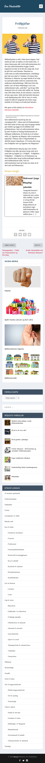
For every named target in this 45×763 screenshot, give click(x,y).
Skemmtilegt (9, 668)
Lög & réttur (9, 600)
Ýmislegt (8, 746)
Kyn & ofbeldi (13, 561)
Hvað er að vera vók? (19, 430)
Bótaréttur (11, 606)
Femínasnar (12, 544)
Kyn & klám (9, 527)
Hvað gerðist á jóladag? (20, 439)
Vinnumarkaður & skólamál (18, 741)
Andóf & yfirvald (14, 713)
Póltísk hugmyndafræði (16, 690)
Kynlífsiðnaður (13, 578)
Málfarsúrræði (11, 378)
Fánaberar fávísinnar (15, 533)
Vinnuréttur (12, 656)
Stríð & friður (10, 679)
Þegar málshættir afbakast (21, 458)
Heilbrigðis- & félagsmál (16, 724)
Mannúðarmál (13, 729)
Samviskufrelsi (13, 634)
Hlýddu (8, 291)
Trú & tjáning (13, 696)
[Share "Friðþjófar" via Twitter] (20, 234)
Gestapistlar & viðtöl (12, 516)
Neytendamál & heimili (16, 735)
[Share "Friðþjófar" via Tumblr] (24, 234)
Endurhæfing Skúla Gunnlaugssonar (24, 467)
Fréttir (7, 510)
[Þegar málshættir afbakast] (7, 460)
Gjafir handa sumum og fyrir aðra (19, 320)
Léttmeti (11, 589)
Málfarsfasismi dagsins (14, 349)
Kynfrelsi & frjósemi (15, 566)
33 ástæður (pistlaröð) (12, 493)
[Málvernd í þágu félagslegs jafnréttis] (22, 196)
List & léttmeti (10, 583)
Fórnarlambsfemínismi (16, 549)
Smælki (7, 673)
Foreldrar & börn (14, 718)
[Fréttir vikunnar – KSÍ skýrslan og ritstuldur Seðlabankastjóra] (7, 450)
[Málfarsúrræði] (22, 364)
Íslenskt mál (23, 28)
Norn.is (16, 757)
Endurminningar (10, 499)
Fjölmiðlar (8, 505)
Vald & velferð (10, 707)
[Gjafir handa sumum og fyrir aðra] (22, 306)
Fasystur (11, 538)
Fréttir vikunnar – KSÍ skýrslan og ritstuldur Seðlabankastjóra (24, 450)
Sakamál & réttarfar (15, 628)
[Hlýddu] (22, 276)
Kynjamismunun (14, 572)
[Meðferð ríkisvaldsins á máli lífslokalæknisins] (7, 422)
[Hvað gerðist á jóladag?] (7, 441)
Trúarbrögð (12, 701)
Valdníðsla (11, 651)
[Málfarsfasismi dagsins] (22, 335)
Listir (10, 595)
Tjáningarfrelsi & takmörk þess (19, 645)
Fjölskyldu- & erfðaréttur (17, 611)
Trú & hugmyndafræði (13, 684)
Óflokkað (8, 662)
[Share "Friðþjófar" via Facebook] (15, 234)
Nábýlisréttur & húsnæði (16, 623)
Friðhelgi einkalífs (14, 617)
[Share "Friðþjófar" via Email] (29, 234)
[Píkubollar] (7, 478)
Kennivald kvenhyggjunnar (17, 555)
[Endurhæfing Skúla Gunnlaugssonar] (7, 469)
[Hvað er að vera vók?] (7, 432)
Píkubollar (15, 476)
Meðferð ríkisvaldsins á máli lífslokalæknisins (21, 422)
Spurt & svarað (13, 639)
